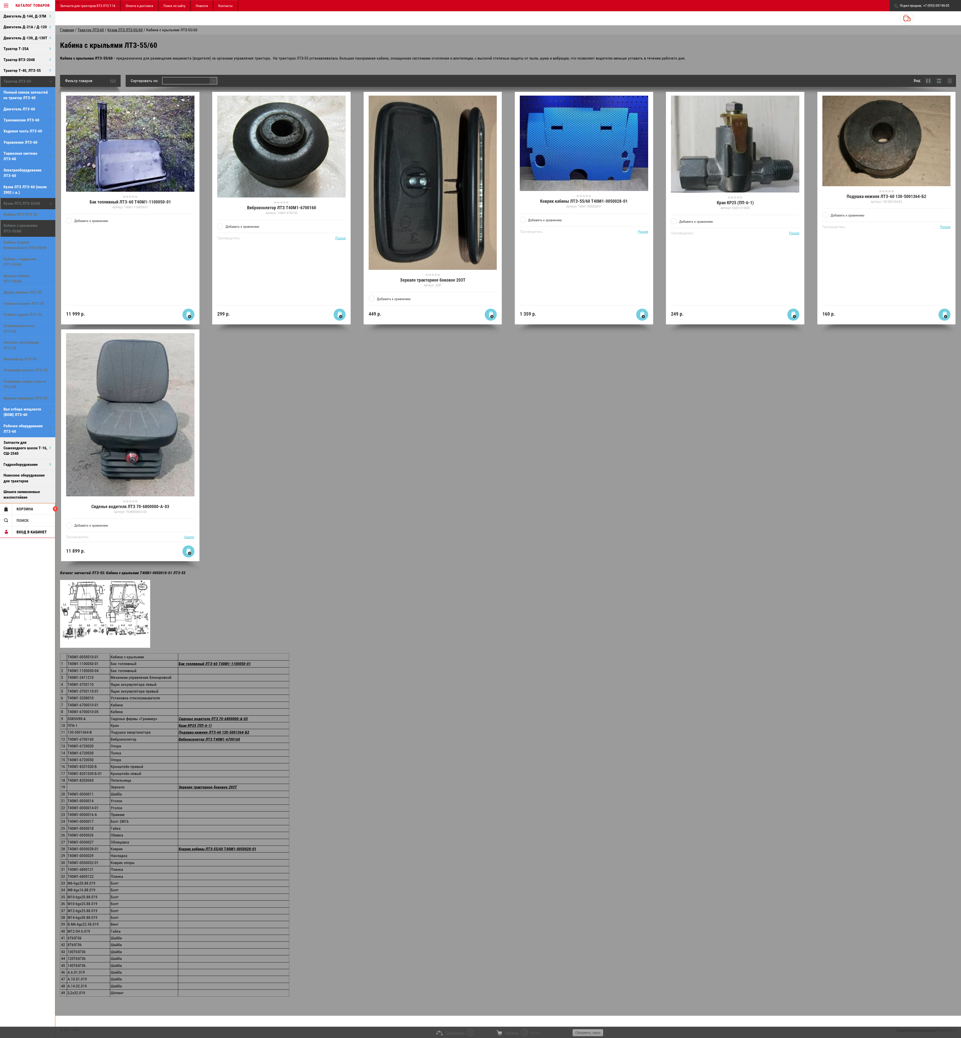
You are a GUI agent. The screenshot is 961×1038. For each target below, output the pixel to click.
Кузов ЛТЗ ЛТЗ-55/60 (22, 203)
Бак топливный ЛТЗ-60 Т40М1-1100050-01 (130, 201)
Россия (340, 238)
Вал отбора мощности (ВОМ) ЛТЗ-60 (22, 412)
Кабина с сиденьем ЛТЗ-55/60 (20, 262)
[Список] (939, 81)
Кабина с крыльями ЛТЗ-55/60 (20, 228)
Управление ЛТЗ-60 (20, 142)
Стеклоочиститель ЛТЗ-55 (19, 328)
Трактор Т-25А (16, 48)
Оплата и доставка (139, 6)
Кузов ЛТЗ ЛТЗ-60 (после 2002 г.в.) (25, 189)
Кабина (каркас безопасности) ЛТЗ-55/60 (25, 245)
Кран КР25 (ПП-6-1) (735, 202)
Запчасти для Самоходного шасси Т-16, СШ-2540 (25, 448)
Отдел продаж (910, 6)
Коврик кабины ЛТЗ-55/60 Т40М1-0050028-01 (584, 201)
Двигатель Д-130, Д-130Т (25, 38)
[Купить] (188, 315)
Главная (67, 30)
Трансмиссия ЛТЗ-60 (21, 120)
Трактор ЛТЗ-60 (17, 81)
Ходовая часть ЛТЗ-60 (23, 131)
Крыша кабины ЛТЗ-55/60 (17, 278)
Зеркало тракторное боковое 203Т (432, 280)
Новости (202, 6)
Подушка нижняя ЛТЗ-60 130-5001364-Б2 (886, 196)
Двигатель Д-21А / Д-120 (25, 27)
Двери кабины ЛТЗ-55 (23, 292)
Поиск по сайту (174, 6)
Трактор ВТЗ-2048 (19, 59)
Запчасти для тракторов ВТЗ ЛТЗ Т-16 (87, 6)
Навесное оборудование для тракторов (24, 478)
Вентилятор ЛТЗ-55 (20, 359)
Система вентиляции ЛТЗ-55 (21, 345)
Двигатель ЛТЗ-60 (19, 109)
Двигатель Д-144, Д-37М (25, 16)
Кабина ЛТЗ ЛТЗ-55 (20, 214)
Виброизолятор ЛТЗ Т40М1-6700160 (281, 207)
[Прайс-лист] (949, 81)
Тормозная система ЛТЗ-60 (20, 156)
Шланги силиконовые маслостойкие (22, 494)
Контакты (225, 6)
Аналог (189, 537)
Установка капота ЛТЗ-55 (26, 370)
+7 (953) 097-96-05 (936, 6)
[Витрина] (928, 81)
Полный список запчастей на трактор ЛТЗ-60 (26, 95)
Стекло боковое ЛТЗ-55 (24, 303)
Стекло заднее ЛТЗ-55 (23, 314)
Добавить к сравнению (91, 221)
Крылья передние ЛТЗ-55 (26, 398)
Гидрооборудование (21, 464)
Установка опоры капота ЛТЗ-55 (25, 384)
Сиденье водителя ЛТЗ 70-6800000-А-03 (130, 506)
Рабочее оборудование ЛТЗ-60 (23, 429)
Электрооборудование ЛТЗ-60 (23, 173)
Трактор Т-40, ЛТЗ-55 (22, 70)
